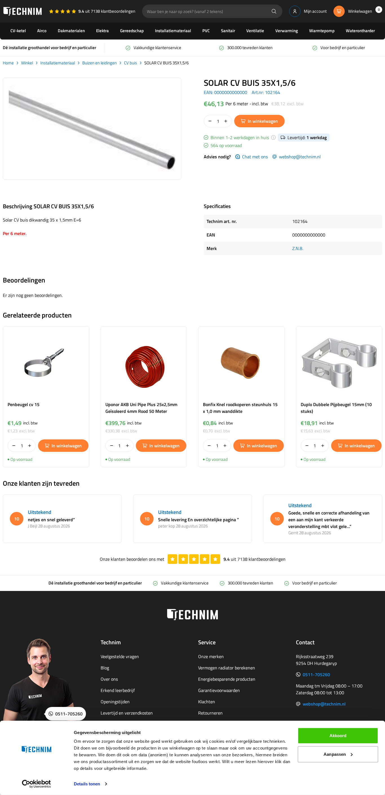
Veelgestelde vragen (120, 656)
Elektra (102, 30)
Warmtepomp (322, 30)
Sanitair (228, 30)
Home (8, 63)
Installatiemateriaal (173, 30)
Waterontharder (360, 30)
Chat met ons (255, 156)
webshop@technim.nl (300, 156)
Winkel (27, 63)
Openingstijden (115, 701)
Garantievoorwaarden (219, 690)
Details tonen (87, 783)
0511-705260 (316, 674)
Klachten (206, 701)
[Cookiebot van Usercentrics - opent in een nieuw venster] (36, 784)
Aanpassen (335, 754)
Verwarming (286, 30)
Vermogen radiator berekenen (226, 667)
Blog (105, 667)
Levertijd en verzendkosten (127, 712)
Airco (42, 30)
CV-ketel (18, 30)
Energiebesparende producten (226, 679)
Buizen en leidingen (99, 63)
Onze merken (211, 656)
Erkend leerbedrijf (118, 690)
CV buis (130, 63)
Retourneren (210, 712)
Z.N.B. (297, 248)
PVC (206, 30)
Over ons (109, 679)
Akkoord (338, 735)
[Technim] (22, 11)
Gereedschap (132, 30)
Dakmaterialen (71, 30)
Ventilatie (255, 30)
